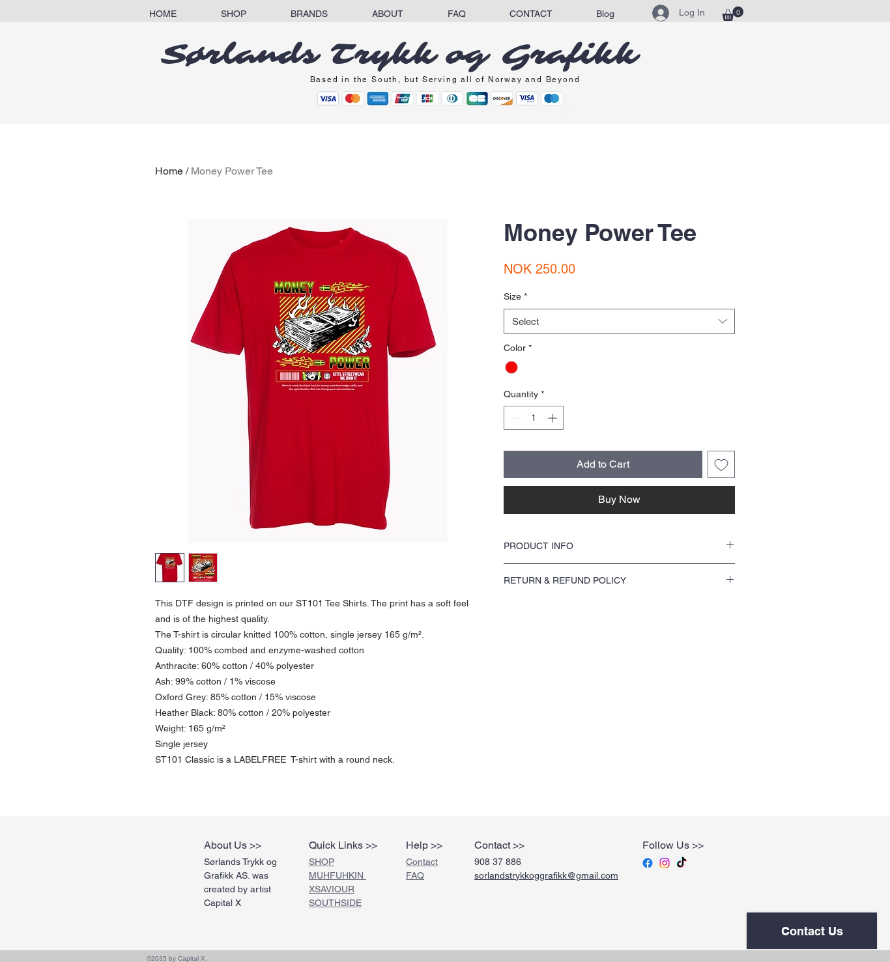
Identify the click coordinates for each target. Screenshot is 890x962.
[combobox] (619, 321)
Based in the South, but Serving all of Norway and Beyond (445, 79)
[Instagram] (664, 863)
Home (169, 171)
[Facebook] (647, 863)
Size (515, 296)
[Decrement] (514, 417)
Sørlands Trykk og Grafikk (399, 54)
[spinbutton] (533, 417)
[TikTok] (681, 863)
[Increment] (553, 417)
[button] (309, 14)
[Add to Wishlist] (721, 464)
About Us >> (232, 845)
